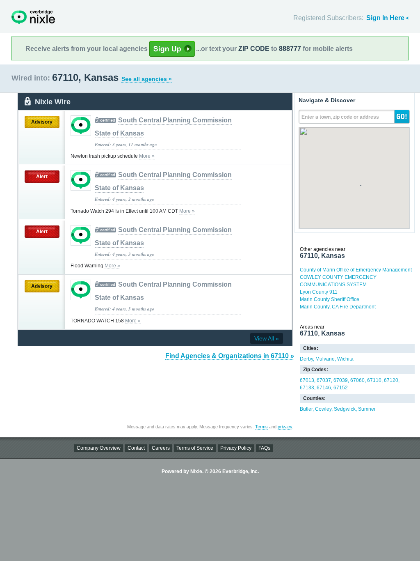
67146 (324, 388)
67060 (357, 380)
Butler (306, 409)
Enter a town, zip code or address (340, 117)
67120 (391, 380)
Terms (261, 426)
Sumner (367, 409)
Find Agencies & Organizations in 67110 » (229, 355)
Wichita (345, 359)
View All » (266, 338)
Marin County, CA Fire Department (338, 307)
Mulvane (325, 359)
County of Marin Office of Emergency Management (356, 270)
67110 (374, 380)
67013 (307, 380)
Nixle (33, 17)
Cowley (323, 409)
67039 (340, 380)
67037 (324, 380)
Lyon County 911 (319, 292)
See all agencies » (146, 79)
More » (147, 156)
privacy (285, 426)
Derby (306, 359)
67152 (340, 388)
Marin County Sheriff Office (329, 299)
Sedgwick (345, 409)
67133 (307, 388)
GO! (402, 117)
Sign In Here (385, 17)
